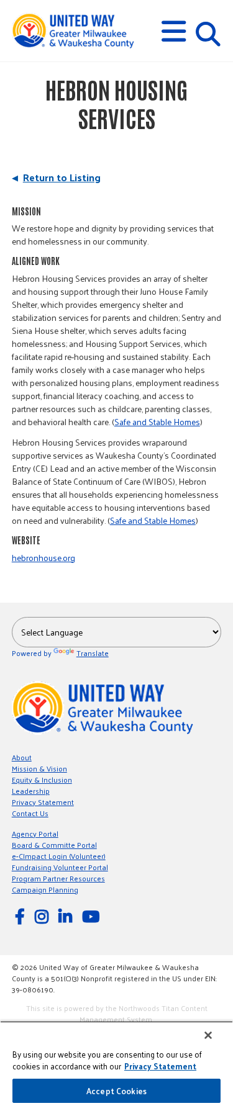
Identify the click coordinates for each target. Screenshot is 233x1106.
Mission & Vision (39, 768)
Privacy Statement (43, 802)
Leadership (31, 791)
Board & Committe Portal (54, 845)
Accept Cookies (116, 1091)
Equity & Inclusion (42, 779)
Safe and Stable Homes (157, 421)
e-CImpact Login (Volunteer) (59, 856)
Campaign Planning (45, 889)
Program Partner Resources (58, 878)
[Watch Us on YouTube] (92, 916)
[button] (173, 31)
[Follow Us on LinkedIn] (67, 916)
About (22, 757)
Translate (92, 653)
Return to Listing (62, 177)
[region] (116, 1063)
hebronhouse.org (43, 557)
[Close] (208, 1035)
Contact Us (30, 813)
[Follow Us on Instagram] (43, 916)
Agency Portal (35, 833)
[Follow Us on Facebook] (22, 916)
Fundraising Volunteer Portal (60, 867)
